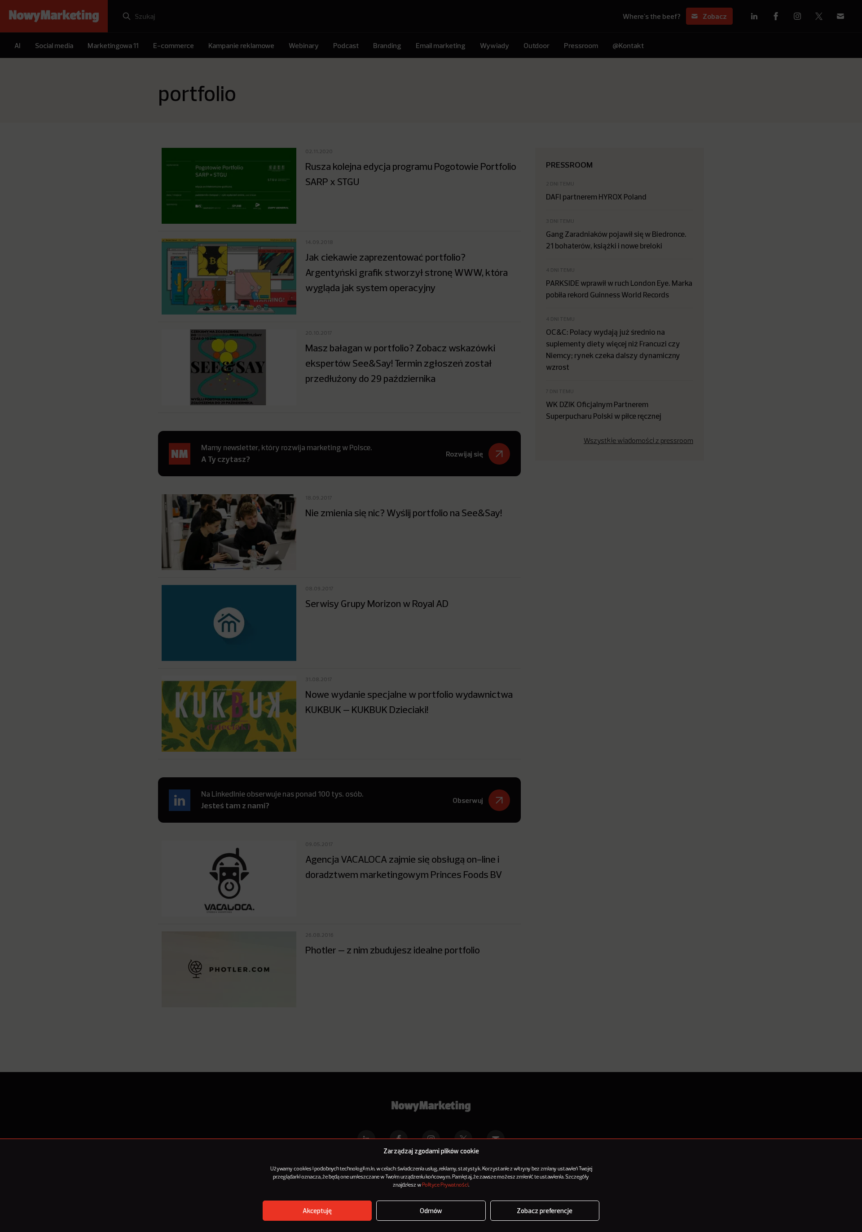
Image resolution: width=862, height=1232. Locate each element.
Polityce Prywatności (445, 1185)
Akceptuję (317, 1210)
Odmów (431, 1210)
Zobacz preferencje (544, 1210)
